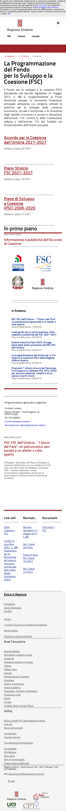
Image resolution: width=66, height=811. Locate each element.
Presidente (9, 604)
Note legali (9, 756)
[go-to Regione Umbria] (20, 21)
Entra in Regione (15, 594)
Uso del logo (10, 733)
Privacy (7, 619)
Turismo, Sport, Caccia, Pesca (18, 705)
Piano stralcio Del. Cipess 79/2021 (30, 558)
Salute (7, 698)
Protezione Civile (12, 694)
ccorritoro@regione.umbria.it (18, 421)
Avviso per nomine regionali (18, 636)
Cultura (7, 665)
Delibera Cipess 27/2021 (17, 214)
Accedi (11, 781)
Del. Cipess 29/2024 (29, 546)
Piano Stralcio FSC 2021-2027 (18, 170)
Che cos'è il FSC (48, 529)
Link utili (8, 724)
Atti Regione (10, 752)
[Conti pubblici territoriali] (31, 805)
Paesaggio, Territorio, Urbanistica (20, 691)
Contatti (21, 36)
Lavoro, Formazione (14, 683)
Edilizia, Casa (10, 669)
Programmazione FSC (39, 56)
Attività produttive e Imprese (18, 662)
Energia (8, 673)
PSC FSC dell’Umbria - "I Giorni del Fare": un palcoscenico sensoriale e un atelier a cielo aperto (27, 448)
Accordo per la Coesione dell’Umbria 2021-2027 (25, 140)
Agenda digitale (12, 651)
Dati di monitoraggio (14, 759)
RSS (9, 36)
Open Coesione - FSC (10, 530)
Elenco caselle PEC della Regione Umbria (24, 720)
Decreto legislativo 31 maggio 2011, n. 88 (30, 532)
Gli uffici (8, 611)
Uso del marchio (12, 737)
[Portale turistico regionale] (11, 805)
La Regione (10, 56)
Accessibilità (10, 748)
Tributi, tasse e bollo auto (16, 763)
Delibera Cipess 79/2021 (17, 179)
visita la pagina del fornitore (45, 7)
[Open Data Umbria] (41, 796)
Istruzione (9, 680)
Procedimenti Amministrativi (18, 743)
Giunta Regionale (12, 607)
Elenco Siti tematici (13, 728)
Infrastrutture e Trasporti (16, 676)
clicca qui (42, 5)
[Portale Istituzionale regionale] (16, 796)
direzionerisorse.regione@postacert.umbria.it (25, 425)
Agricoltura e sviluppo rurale (18, 655)
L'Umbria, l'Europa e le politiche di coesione (26, 56)
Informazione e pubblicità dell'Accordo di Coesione (33, 242)
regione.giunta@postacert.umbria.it (26, 774)
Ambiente (9, 658)
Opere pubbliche (12, 687)
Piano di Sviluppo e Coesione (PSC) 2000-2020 (19, 203)
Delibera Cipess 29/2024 (17, 148)
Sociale (7, 702)
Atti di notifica (11, 630)
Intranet (36, 36)
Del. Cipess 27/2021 (29, 570)
